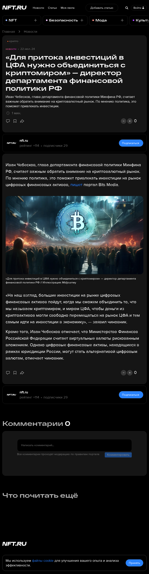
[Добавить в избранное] (15, 121)
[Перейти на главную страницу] (14, 8)
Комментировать (118, 454)
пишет (76, 184)
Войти (137, 8)
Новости (38, 8)
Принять (134, 563)
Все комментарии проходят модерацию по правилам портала (58, 454)
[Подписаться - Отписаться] (35, 20)
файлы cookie (43, 560)
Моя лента (67, 8)
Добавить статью (101, 8)
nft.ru (24, 140)
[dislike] (123, 121)
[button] (22, 121)
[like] (130, 121)
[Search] (126, 7)
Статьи (52, 8)
